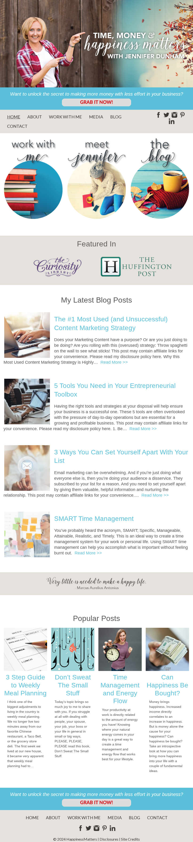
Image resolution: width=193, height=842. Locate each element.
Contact (17, 126)
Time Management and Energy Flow (120, 689)
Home (13, 116)
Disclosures (109, 839)
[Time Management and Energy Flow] (120, 649)
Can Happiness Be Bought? (167, 685)
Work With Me (65, 116)
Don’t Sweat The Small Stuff (73, 685)
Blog (115, 116)
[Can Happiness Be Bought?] (167, 649)
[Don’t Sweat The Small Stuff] (72, 649)
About (34, 116)
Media (96, 116)
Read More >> (114, 362)
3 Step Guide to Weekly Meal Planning (25, 685)
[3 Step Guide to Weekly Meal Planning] (25, 649)
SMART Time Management (94, 518)
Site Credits (130, 839)
